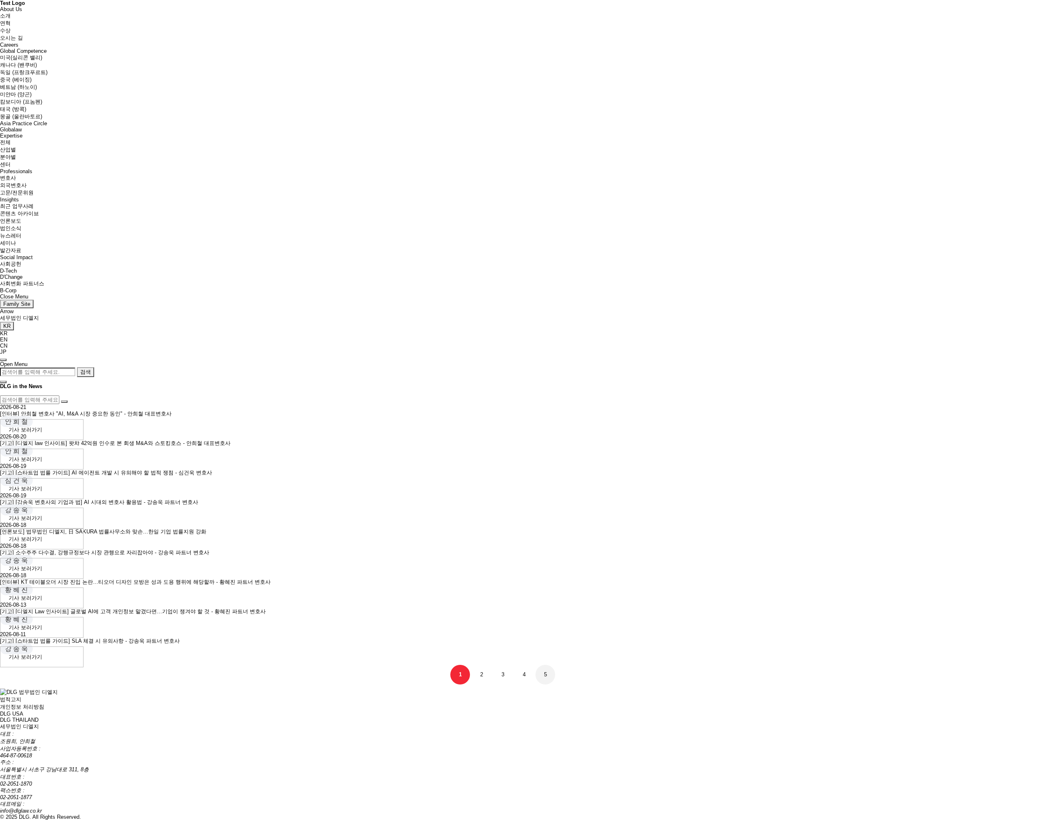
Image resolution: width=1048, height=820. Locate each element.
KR (3, 333)
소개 (5, 16)
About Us (11, 9)
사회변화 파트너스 (22, 283)
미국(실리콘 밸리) (21, 57)
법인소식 (10, 228)
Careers (9, 45)
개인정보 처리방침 (22, 707)
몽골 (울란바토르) (21, 116)
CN (3, 346)
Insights (9, 200)
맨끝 (588, 674)
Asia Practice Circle (23, 123)
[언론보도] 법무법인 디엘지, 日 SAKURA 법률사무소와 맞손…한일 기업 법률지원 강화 (103, 532)
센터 (5, 164)
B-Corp (8, 290)
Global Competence (23, 51)
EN (3, 340)
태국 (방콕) (13, 109)
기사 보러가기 (25, 430)
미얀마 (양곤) (16, 94)
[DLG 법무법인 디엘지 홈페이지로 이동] (29, 692)
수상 (5, 30)
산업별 (8, 150)
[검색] (64, 401)
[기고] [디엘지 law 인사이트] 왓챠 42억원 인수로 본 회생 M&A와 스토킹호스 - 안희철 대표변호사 (115, 443)
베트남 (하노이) (18, 87)
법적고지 (10, 699)
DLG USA (11, 714)
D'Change (11, 277)
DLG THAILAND (19, 720)
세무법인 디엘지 (19, 318)
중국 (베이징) (16, 80)
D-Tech (8, 271)
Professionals (16, 171)
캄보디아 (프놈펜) (21, 102)
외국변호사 (13, 185)
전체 (5, 142)
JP (3, 352)
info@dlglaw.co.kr (21, 811)
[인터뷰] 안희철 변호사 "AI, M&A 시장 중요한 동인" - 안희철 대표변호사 (86, 414)
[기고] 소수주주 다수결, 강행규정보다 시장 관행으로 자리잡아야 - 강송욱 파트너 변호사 (104, 552)
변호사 (8, 178)
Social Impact (16, 257)
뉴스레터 (10, 236)
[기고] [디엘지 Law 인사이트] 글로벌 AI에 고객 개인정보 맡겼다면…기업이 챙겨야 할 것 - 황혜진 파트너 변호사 (133, 611)
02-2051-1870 (16, 784)
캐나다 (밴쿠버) (18, 65)
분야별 (8, 157)
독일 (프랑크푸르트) (23, 72)
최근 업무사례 (17, 206)
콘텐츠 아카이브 (19, 213)
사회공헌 (10, 264)
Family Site (16, 304)
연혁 (5, 23)
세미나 (8, 243)
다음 (566, 674)
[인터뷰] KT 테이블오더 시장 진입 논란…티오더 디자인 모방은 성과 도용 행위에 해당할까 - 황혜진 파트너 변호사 (135, 582)
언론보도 (10, 221)
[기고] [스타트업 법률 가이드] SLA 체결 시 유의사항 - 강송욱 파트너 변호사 (90, 641)
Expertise (11, 136)
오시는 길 (11, 38)
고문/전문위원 (17, 193)
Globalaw (11, 130)
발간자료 (10, 250)
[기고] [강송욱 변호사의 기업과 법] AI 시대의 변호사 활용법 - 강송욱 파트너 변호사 (99, 502)
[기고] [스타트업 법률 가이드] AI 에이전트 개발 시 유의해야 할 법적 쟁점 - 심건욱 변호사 (106, 473)
